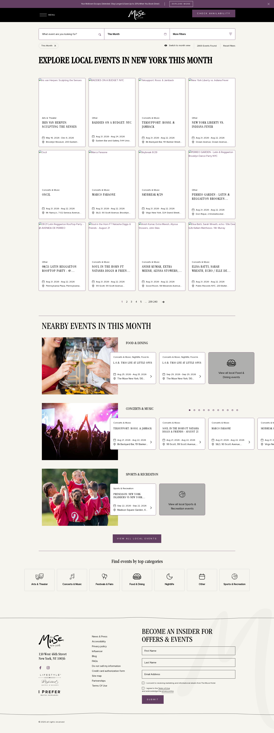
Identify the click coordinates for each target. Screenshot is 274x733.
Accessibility (99, 641)
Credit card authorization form (108, 671)
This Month (114, 34)
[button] (137, 538)
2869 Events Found (207, 46)
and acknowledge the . (158, 689)
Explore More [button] (181, 4)
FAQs (95, 661)
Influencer (97, 651)
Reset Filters (229, 46)
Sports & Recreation (142, 475)
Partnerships (99, 681)
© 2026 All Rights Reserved (52, 722)
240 (155, 302)
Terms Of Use (99, 685)
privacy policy (168, 691)
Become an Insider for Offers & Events (177, 636)
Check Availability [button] (213, 14)
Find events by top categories (137, 562)
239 (150, 302)
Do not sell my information (106, 666)
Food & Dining (137, 343)
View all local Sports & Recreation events (182, 506)
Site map (97, 676)
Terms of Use (164, 688)
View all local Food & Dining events (231, 375)
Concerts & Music (139, 409)
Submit (155, 701)
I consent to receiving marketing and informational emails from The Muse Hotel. (181, 683)
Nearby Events (96, 327)
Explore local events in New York (125, 61)
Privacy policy (99, 646)
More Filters (179, 34)
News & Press (99, 636)
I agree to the (158, 688)
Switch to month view (177, 45)
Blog (94, 656)
